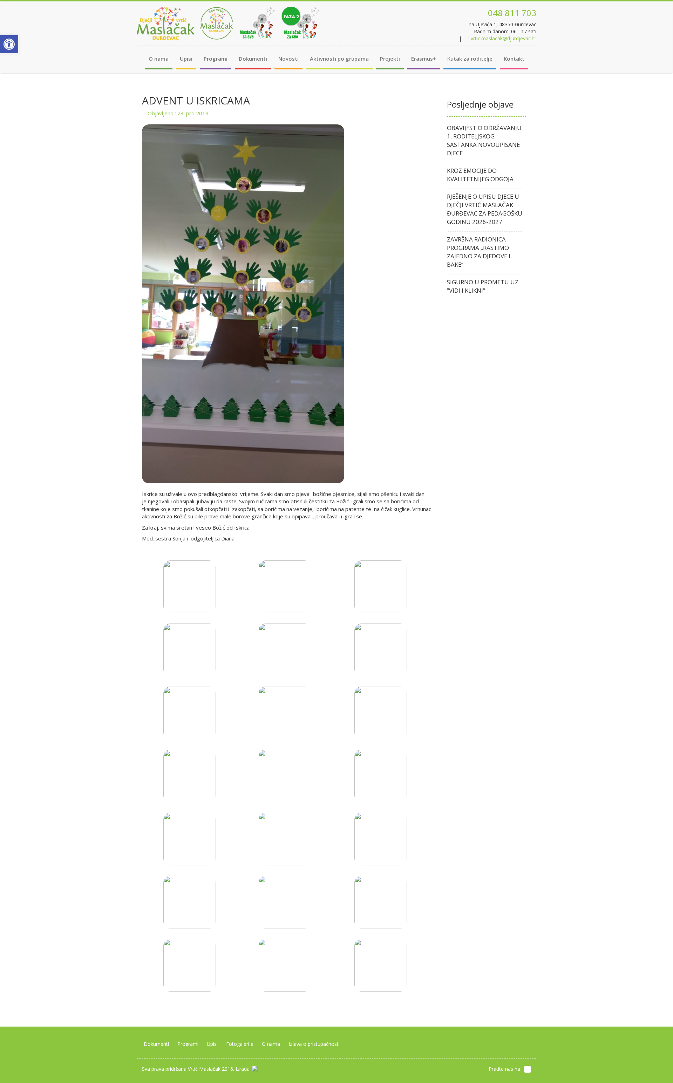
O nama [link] (159, 58)
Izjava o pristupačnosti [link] (314, 1044)
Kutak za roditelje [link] (469, 58)
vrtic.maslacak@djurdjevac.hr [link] (503, 38)
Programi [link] (215, 58)
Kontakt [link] (514, 58)
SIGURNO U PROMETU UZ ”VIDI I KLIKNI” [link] (482, 286)
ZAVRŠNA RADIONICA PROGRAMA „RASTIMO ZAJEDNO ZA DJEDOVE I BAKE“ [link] (478, 251)
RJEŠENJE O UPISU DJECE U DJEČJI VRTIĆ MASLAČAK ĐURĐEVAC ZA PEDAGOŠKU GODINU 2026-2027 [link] (484, 209)
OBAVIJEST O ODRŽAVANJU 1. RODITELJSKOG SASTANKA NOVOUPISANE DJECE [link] (484, 140)
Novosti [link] (288, 58)
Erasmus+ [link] (423, 58)
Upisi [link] (186, 58)
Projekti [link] (390, 58)
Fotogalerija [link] (239, 1044)
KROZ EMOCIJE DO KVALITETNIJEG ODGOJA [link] (480, 174)
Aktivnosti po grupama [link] (339, 58)
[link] (9, 44)
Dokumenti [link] (253, 58)
